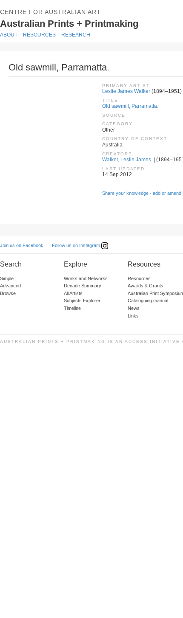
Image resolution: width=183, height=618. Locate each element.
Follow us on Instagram (76, 245)
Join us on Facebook (21, 245)
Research (75, 35)
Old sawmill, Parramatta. (130, 106)
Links (133, 315)
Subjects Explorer (82, 300)
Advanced (10, 285)
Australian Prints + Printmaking (81, 23)
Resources (39, 35)
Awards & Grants (145, 285)
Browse (8, 293)
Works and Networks (86, 278)
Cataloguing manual (148, 300)
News (134, 308)
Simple (7, 278)
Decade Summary (82, 285)
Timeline (72, 308)
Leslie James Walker (126, 91)
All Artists (73, 293)
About (8, 35)
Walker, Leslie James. (127, 160)
